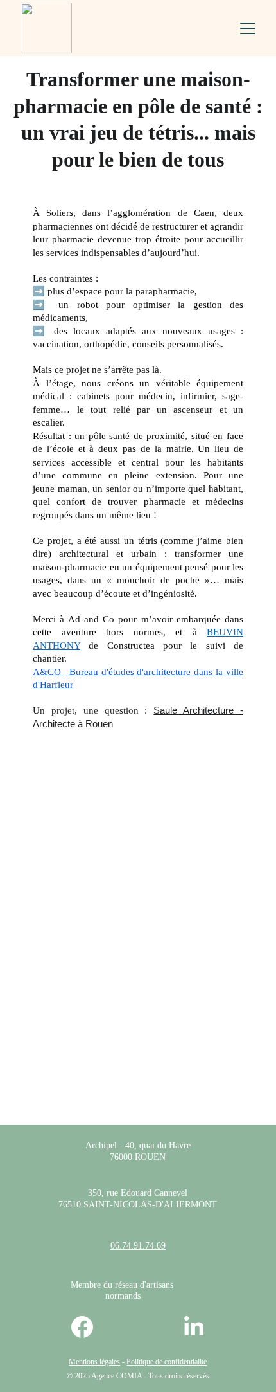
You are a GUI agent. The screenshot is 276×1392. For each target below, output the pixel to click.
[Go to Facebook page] (88, 1327)
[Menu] (247, 28)
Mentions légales (94, 1361)
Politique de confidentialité (166, 1361)
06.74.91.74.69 (138, 1246)
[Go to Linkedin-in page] (194, 1327)
